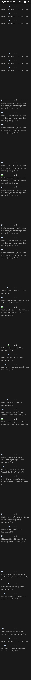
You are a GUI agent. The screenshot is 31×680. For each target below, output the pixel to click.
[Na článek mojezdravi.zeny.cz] (8, 2)
